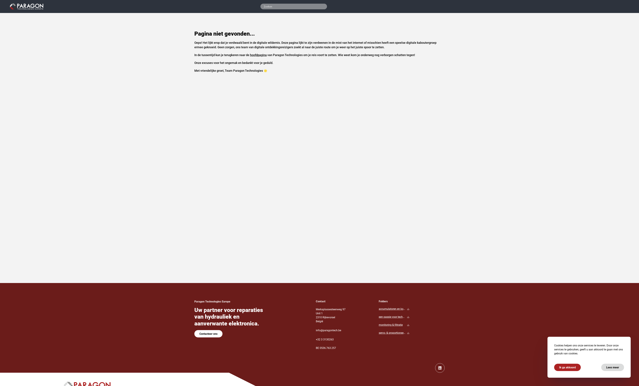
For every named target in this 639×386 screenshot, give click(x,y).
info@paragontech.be (328, 330)
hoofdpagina (258, 55)
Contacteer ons (208, 333)
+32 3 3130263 (325, 339)
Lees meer (612, 367)
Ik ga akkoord (567, 367)
